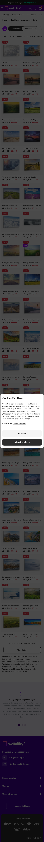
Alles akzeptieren (22, 442)
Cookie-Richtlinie (19, 424)
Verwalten (22, 433)
